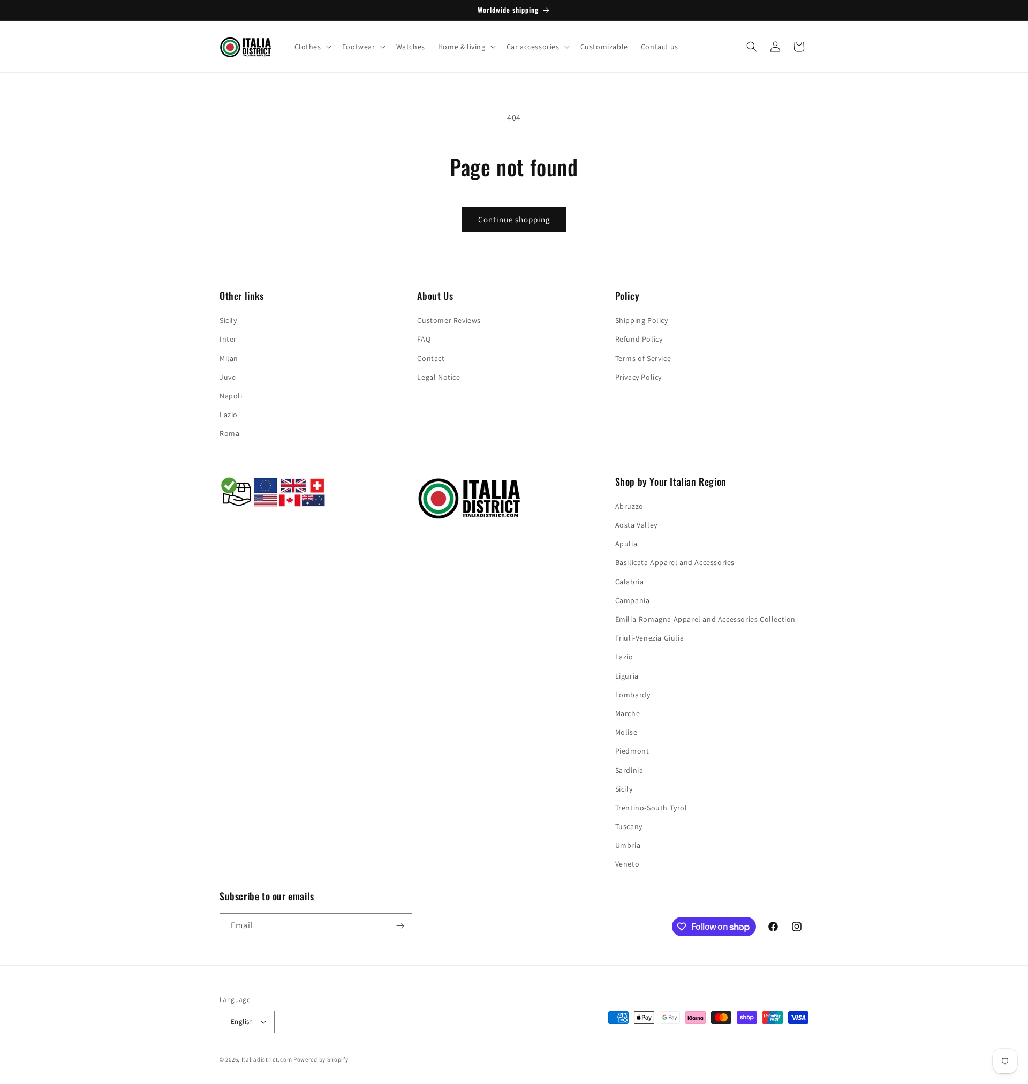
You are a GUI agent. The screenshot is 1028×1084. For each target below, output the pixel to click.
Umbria (628, 845)
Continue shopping (514, 219)
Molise (626, 732)
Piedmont (632, 751)
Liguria (627, 676)
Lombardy (633, 694)
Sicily (228, 320)
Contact (430, 358)
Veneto (627, 864)
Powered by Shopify (321, 1059)
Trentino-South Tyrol (651, 807)
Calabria (629, 581)
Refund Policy (639, 339)
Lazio (229, 414)
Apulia (626, 543)
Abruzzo (629, 506)
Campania (632, 600)
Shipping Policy (641, 320)
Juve (228, 377)
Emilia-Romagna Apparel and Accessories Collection (705, 619)
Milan (229, 358)
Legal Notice (438, 377)
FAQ (423, 339)
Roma (229, 433)
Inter (228, 339)
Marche (627, 713)
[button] (312, 46)
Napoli (231, 396)
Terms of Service (643, 358)
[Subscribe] (400, 925)
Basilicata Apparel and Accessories (675, 563)
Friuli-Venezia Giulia (649, 638)
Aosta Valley (636, 525)
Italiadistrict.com (266, 1059)
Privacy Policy (638, 377)
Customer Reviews (449, 320)
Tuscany (628, 826)
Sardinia (629, 770)
